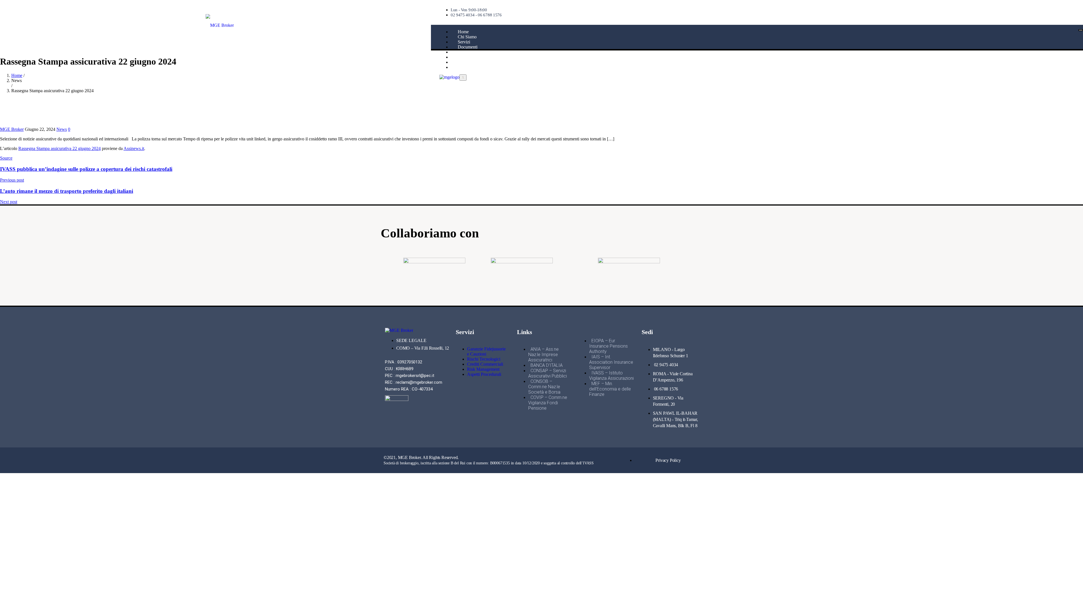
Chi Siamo (467, 36)
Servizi (464, 41)
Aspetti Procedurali (484, 374)
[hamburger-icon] (1080, 30)
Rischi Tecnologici (483, 359)
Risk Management (483, 369)
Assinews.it (134, 148)
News (463, 57)
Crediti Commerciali (485, 364)
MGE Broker (12, 129)
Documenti (467, 47)
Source (6, 158)
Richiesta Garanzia (474, 52)
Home (463, 31)
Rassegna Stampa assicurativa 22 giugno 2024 (59, 148)
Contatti (465, 62)
